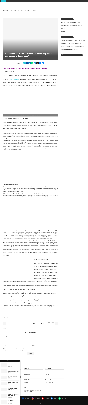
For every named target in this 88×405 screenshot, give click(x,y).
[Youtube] (83, 1)
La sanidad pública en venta (12, 377)
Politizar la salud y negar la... (13, 383)
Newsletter (47, 377)
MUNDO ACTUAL (28, 10)
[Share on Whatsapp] (32, 63)
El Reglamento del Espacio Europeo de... (13, 364)
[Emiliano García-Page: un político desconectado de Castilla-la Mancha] (4, 371)
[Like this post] (24, 63)
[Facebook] (80, 1)
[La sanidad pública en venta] (4, 377)
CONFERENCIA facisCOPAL (11, 401)
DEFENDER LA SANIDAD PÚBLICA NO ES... (13, 395)
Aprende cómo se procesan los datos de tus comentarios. (31, 357)
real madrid (6, 317)
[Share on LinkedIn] (29, 63)
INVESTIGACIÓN (5, 10)
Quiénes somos (48, 371)
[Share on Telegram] (35, 63)
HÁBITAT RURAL (13, 10)
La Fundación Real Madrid (40, 257)
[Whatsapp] (86, 1)
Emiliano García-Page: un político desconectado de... (13, 370)
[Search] (85, 10)
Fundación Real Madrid (41, 120)
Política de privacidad (49, 382)
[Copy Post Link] (37, 63)
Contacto (47, 374)
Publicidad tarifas (48, 379)
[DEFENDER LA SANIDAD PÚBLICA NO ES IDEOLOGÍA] (4, 396)
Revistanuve (45, 403)
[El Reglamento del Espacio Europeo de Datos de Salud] (4, 365)
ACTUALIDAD (8, 16)
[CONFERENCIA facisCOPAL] (4, 402)
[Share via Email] (43, 63)
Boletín (25, 387)
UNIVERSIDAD (20, 10)
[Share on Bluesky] (40, 63)
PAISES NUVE (35, 10)
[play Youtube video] (30, 166)
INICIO (4, 16)
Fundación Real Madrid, (15, 79)
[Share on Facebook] (27, 63)
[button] (7, 1)
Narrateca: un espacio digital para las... (12, 389)
